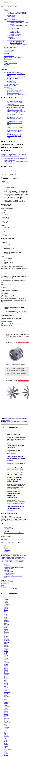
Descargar (6, 53)
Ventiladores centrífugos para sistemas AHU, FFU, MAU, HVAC (14, 136)
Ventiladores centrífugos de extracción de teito (12, 557)
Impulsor (12, 38)
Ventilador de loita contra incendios (16, 40)
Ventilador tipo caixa (15, 34)
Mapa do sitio (15, 555)
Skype (2, 585)
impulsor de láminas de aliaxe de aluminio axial (15, 469)
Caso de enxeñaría (11, 15)
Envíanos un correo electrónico (8, 171)
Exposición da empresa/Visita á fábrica (17, 12)
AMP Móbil (23, 555)
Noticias (6, 48)
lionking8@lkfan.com (6, 516)
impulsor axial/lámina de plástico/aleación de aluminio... (15, 508)
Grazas (5, 577)
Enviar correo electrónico (7, 581)
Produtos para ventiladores (10, 19)
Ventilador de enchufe (15, 28)
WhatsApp (6, 583)
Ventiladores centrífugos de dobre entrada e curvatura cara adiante (15, 126)
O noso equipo (11, 16)
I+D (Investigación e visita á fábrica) (16, 13)
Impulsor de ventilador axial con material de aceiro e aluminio (14, 479)
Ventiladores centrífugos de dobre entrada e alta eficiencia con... (15, 118)
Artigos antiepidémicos (10, 47)
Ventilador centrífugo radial (8, 558)
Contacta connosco (9, 51)
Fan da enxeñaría (11, 29)
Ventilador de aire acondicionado (15, 21)
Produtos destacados (6, 555)
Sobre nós (6, 10)
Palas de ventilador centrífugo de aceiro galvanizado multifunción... (13, 494)
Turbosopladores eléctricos (17, 41)
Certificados (10, 18)
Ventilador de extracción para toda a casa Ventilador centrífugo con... (15, 106)
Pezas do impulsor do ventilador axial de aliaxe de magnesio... (15, 445)
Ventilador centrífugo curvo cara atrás (16, 77)
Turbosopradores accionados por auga (16, 94)
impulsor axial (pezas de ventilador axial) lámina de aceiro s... (16, 458)
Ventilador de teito (15, 32)
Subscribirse (4, 539)
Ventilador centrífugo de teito (11, 560)
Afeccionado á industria (13, 35)
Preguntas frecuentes (9, 50)
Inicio (5, 9)
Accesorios (10, 37)
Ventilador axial (14, 31)
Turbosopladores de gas (16, 43)
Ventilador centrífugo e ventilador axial (12, 560)
